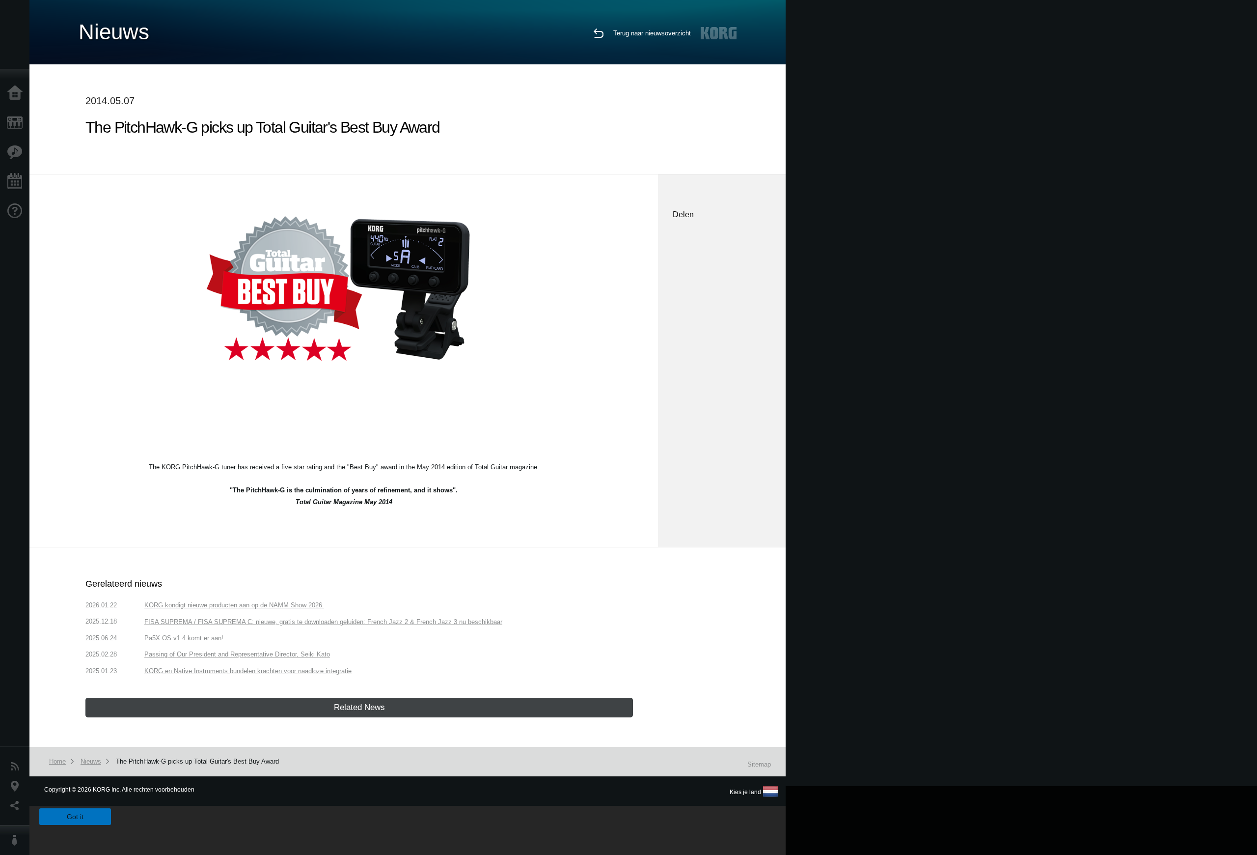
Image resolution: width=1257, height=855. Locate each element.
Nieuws (17, 766)
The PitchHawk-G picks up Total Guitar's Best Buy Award (197, 761)
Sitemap (759, 764)
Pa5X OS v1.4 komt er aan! (183, 638)
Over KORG (17, 840)
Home (17, 93)
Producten (17, 123)
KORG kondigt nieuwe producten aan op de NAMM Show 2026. (234, 605)
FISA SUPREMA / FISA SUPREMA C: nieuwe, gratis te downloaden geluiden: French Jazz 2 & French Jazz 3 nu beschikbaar (323, 622)
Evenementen (17, 182)
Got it (75, 817)
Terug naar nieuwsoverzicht (652, 33)
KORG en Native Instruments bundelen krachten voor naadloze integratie (248, 671)
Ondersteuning (17, 211)
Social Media (17, 806)
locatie (17, 786)
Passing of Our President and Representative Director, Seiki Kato (237, 654)
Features (17, 152)
